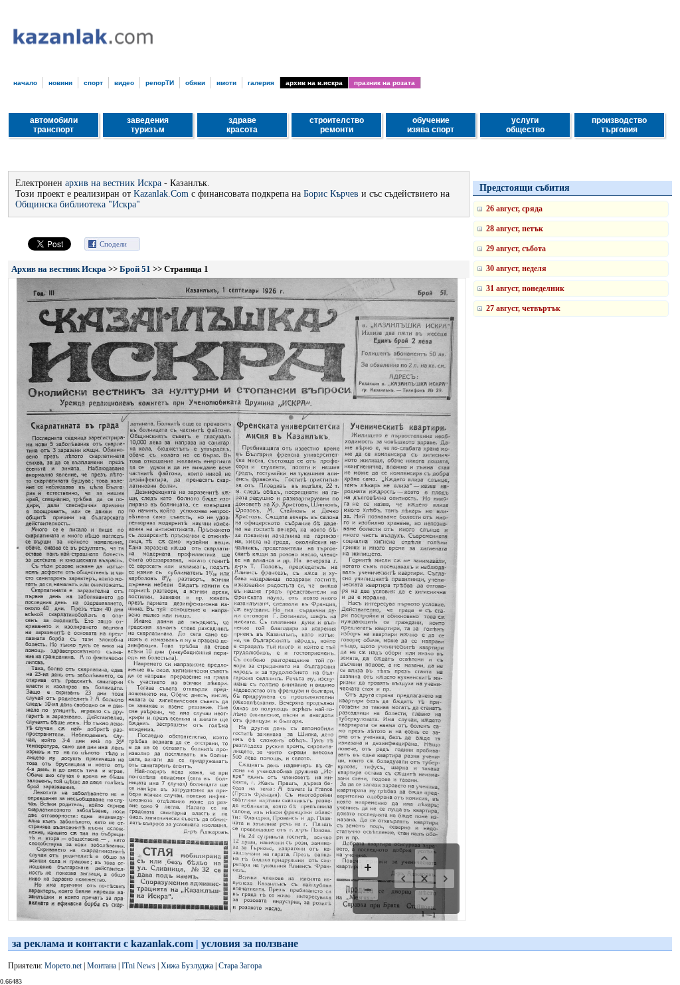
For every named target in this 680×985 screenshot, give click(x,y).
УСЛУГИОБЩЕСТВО (525, 125)
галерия (261, 82)
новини (60, 82)
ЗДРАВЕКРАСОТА (242, 125)
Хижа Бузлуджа (187, 965)
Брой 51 (135, 269)
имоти (226, 82)
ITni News (138, 965)
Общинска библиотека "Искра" (77, 204)
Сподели (113, 244)
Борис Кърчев (331, 194)
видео (124, 82)
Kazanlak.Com (161, 194)
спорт (93, 82)
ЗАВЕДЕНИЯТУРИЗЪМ (148, 125)
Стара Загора (240, 965)
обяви (195, 82)
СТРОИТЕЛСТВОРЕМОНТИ (336, 125)
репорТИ (159, 82)
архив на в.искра (314, 82)
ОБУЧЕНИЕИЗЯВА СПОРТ (430, 125)
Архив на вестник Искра (58, 269)
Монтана (101, 965)
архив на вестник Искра (113, 183)
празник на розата (384, 82)
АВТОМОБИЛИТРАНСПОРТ (54, 125)
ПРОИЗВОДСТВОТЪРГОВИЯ (619, 125)
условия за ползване (249, 943)
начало (25, 82)
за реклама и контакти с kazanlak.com (102, 943)
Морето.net (63, 965)
